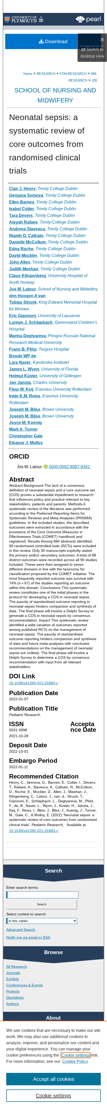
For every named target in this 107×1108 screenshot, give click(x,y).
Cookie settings (75, 1055)
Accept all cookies (53, 1079)
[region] (53, 1064)
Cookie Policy (75, 1061)
